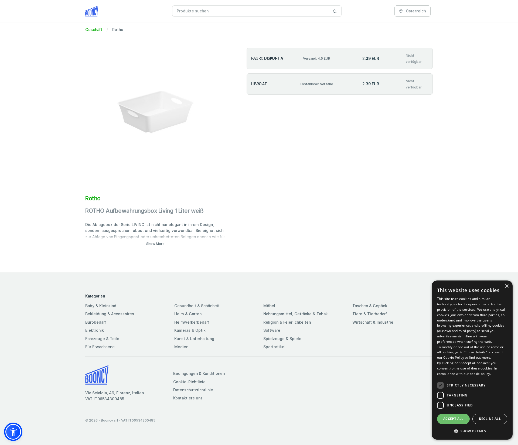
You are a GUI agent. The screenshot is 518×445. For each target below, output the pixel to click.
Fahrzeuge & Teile (102, 338)
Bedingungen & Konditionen (199, 373)
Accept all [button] (453, 418)
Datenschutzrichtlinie (193, 390)
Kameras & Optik (190, 330)
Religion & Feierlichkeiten (287, 322)
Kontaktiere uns (188, 398)
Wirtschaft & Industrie (372, 322)
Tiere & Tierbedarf (369, 314)
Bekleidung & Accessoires (109, 314)
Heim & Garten (188, 314)
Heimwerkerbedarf (191, 322)
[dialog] (472, 360)
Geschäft (93, 29)
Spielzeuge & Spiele (282, 338)
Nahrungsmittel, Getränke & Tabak (295, 314)
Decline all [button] (490, 418)
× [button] (507, 286)
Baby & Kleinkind (100, 305)
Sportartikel (274, 346)
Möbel (269, 305)
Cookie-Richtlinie (189, 381)
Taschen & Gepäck (369, 305)
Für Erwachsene (100, 346)
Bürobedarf (95, 322)
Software (271, 330)
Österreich (415, 11)
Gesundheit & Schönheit (197, 305)
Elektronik (94, 330)
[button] (13, 432)
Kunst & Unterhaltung (194, 338)
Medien (181, 346)
